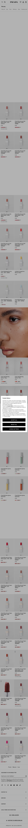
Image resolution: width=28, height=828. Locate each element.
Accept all (14, 420)
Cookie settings (14, 429)
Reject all (14, 424)
